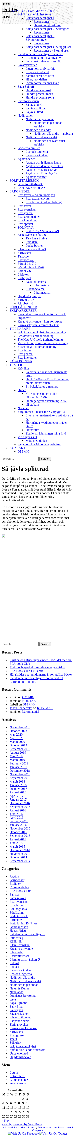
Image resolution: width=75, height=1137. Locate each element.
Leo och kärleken (37, 155)
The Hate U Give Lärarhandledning (40, 339)
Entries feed (17, 1076)
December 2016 (20, 803)
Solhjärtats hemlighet (23, 1046)
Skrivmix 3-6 (26, 299)
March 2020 (17, 741)
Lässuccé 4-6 (26, 260)
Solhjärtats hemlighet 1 (40, 18)
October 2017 (18, 788)
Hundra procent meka (39, 94)
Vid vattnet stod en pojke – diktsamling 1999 (42, 395)
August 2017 (18, 792)
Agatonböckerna (36, 281)
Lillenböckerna (35, 289)
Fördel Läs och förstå (31, 267)
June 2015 (16, 843)
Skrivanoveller (19, 1024)
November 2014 (20, 853)
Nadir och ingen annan (40, 119)
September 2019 (20, 749)
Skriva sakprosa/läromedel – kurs (38, 325)
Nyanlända (16, 992)
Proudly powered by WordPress (22, 1124)
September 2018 (20, 778)
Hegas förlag (18, 930)
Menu (6, 3)
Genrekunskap (19, 927)
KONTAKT (17, 448)
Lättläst (14, 963)
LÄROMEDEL (20, 191)
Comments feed (19, 1079)
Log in (14, 1072)
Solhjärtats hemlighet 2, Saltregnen (47, 29)
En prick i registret (37, 72)
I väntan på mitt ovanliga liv (43, 57)
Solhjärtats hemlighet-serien (35, 14)
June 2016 (16, 814)
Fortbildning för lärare (23, 923)
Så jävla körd (34, 104)
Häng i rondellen (36, 79)
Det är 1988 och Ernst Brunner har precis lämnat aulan (47, 381)
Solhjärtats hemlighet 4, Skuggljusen (49, 47)
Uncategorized (19, 1053)
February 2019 (19, 763)
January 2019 (18, 767)
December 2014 (20, 850)
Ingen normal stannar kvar (42, 83)
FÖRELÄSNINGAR (23, 307)
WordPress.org (19, 1083)
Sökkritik (15, 1042)
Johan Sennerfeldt (21, 708)
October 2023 (18, 731)
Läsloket (23, 274)
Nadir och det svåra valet (41, 137)
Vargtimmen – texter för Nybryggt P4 (41, 411)
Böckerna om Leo (29, 148)
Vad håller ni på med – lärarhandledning (43, 343)
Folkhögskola (18, 909)
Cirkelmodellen (19, 887)
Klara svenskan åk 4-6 (32, 234)
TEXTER (16, 364)
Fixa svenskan (27, 209)
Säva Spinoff (26, 86)
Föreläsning (17, 912)
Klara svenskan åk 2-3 (32, 249)
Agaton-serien (26, 159)
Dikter (22, 390)
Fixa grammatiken (29, 216)
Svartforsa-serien (28, 101)
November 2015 (20, 828)
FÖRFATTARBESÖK (24, 180)
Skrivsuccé (24, 252)
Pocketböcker (34, 245)
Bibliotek (15, 883)
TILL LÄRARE (20, 328)
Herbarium (32, 430)
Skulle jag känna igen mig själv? (46, 433)
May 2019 (16, 756)
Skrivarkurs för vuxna (23, 1028)
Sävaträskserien (27, 65)
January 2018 (18, 785)
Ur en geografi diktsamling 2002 (46, 401)
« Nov (6, 1120)
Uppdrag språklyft (29, 296)
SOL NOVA (26, 227)
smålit (13, 1039)
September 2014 (20, 861)
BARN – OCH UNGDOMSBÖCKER (35, 10)
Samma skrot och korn (40, 75)
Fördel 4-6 (24, 271)
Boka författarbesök (30, 184)
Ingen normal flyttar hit (40, 68)
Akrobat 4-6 (25, 303)
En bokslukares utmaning (42, 386)
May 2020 (16, 734)
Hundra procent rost (38, 90)
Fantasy (14, 894)
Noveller (23, 408)
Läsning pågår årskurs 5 (25, 959)
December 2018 (20, 770)
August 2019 (18, 752)
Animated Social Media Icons (18, 1127)
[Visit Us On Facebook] (23, 1133)
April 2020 (16, 738)
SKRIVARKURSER (23, 310)
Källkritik (16, 941)
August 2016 (18, 810)
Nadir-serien (25, 115)
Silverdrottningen (20, 1017)
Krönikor (23, 368)
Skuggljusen (17, 1035)
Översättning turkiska (47, 25)
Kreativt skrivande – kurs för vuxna (40, 321)
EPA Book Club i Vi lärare (26, 671)
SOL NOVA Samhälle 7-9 (42, 231)
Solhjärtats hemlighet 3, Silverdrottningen (40, 37)
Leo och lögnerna (37, 151)
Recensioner (41, 21)
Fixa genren (25, 213)
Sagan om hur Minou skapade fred (39, 444)
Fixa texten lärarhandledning (44, 202)
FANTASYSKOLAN (32, 187)
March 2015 (17, 846)
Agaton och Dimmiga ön (41, 173)
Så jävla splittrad (36, 108)
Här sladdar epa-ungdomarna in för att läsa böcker (41, 674)
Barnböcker (17, 880)
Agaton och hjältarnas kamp (43, 162)
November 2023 (20, 727)
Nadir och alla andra (38, 130)
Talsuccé (23, 256)
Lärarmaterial (42, 285)
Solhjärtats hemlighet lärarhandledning (42, 332)
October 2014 (18, 857)
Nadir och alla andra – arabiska (53, 133)
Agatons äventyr (36, 177)
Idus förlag (16, 938)
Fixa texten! (25, 206)
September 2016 (20, 806)
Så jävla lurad (34, 112)
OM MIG (24, 451)
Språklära (32, 242)
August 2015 (18, 839)
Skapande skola (19, 1021)
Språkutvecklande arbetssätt (27, 1049)
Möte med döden (36, 440)
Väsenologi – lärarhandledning (37, 346)
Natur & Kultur (19, 988)
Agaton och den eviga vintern (44, 166)
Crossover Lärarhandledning (36, 336)
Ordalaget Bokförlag (23, 995)
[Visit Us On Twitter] (53, 1133)
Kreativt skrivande (21, 948)
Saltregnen (16, 1010)
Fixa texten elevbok (38, 198)
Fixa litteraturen (27, 220)
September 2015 (20, 835)
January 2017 (18, 799)
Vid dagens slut (27, 437)
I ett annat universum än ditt (43, 61)
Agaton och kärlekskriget (41, 169)
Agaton (14, 876)
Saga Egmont (18, 1003)
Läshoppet (24, 278)
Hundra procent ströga (40, 97)
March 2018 (17, 781)
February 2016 (19, 821)
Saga (13, 999)
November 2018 (20, 774)
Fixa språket (25, 224)
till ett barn (32, 404)
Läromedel (16, 952)
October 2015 (18, 832)
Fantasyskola (18, 898)
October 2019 (18, 745)
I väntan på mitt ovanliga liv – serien (40, 54)
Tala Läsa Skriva (36, 238)
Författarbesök (19, 916)
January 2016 (18, 825)
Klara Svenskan (20, 945)
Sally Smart (17, 1006)
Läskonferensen (20, 956)
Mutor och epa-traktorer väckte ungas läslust (37, 667)
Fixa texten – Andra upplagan (36, 195)
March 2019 (17, 759)
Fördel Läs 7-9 (27, 263)
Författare (16, 919)
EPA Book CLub (20, 891)
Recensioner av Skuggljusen (51, 50)
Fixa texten (25, 350)
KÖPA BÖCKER (21, 361)
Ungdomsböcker (20, 1057)
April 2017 (16, 796)
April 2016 (16, 817)
